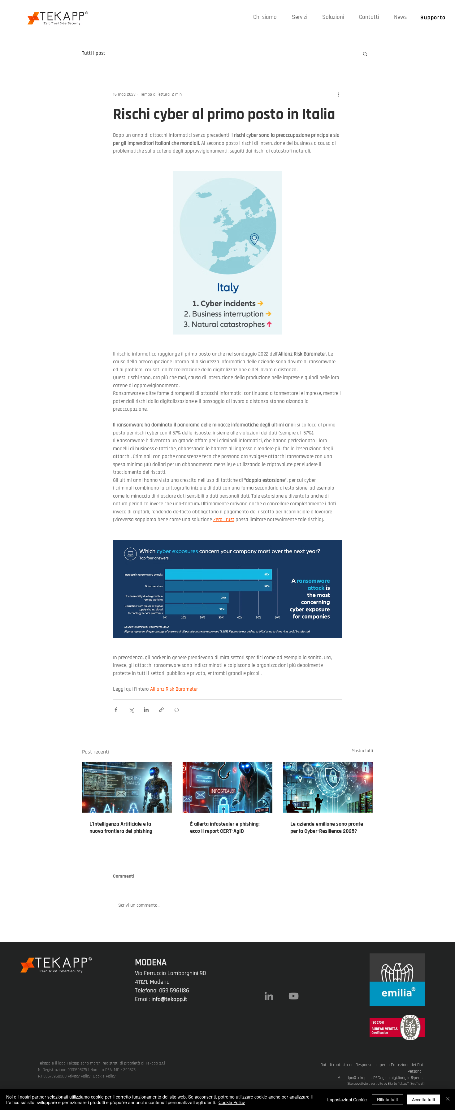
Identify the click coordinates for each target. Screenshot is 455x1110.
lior (391, 1084)
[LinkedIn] (269, 996)
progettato (360, 1084)
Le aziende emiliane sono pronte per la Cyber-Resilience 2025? (326, 827)
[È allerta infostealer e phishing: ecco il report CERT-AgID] (228, 787)
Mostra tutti (362, 751)
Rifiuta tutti (387, 1099)
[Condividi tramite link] (161, 710)
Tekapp (402, 1084)
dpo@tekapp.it (359, 1078)
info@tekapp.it (169, 999)
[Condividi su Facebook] (116, 710)
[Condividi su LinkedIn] (146, 710)
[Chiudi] (447, 1099)
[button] (299, 17)
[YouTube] (294, 996)
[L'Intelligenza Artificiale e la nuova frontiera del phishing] (127, 787)
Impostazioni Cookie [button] (347, 1099)
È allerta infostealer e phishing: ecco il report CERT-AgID (225, 827)
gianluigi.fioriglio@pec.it (402, 1078)
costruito (377, 1084)
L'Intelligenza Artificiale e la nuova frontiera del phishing (120, 827)
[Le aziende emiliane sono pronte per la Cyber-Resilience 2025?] (328, 787)
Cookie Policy (104, 1076)
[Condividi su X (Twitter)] (131, 710)
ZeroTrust (417, 1084)
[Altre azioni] (338, 94)
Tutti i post (93, 53)
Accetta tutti (423, 1099)
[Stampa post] (177, 710)
